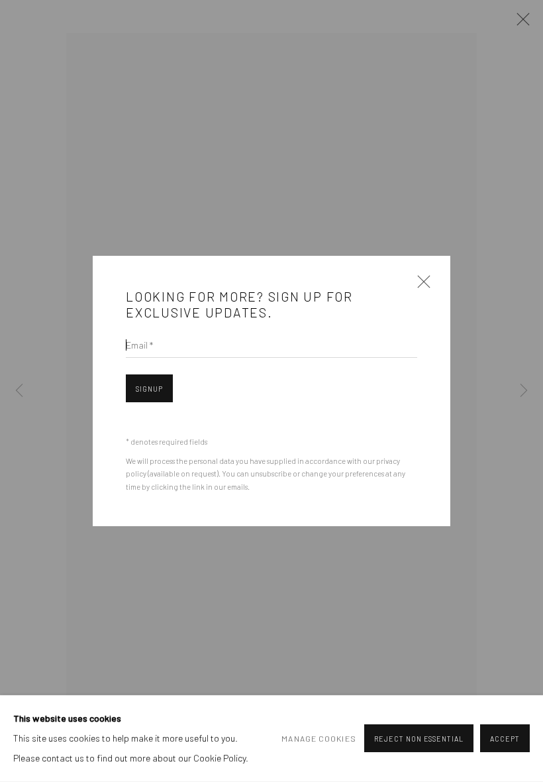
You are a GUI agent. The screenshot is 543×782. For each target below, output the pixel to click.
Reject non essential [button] (419, 739)
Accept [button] (505, 739)
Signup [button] (149, 388)
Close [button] (420, 286)
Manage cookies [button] (318, 739)
